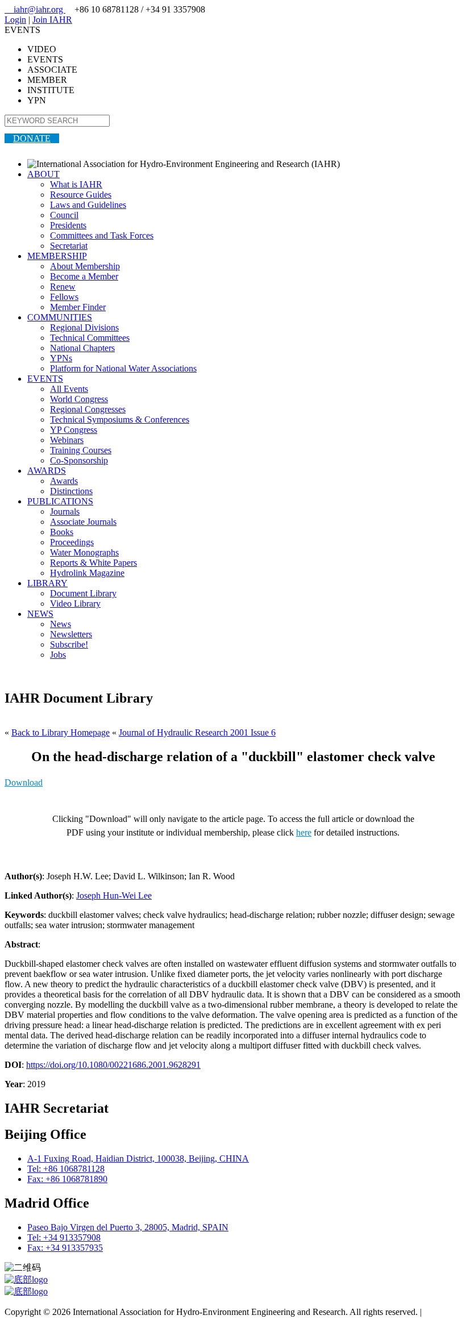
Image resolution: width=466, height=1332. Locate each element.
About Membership (85, 266)
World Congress (79, 399)
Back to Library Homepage (60, 732)
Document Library (83, 593)
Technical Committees (90, 338)
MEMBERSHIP (57, 256)
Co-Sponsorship (79, 460)
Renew (63, 286)
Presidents (68, 225)
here (303, 832)
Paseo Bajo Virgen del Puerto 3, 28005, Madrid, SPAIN (127, 1227)
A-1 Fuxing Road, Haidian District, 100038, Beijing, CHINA (138, 1158)
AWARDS (46, 470)
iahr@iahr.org (35, 9)
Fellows (64, 297)
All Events (69, 389)
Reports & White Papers (93, 562)
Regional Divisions (84, 327)
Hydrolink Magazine (87, 573)
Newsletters (71, 634)
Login (15, 19)
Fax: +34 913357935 (65, 1247)
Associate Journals (83, 522)
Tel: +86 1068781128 (66, 1169)
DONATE (32, 138)
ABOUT (43, 174)
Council (64, 215)
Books (61, 532)
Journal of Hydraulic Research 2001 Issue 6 (197, 732)
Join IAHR (52, 19)
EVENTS (45, 378)
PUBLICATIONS (60, 501)
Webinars (67, 440)
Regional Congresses (88, 409)
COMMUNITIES (59, 317)
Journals (65, 511)
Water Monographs (84, 552)
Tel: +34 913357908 (64, 1237)
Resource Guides (80, 194)
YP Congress (73, 430)
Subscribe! (69, 644)
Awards (64, 481)
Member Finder (78, 307)
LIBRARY (47, 583)
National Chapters (82, 348)
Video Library (75, 603)
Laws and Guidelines (88, 205)
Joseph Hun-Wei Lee (114, 895)
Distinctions (71, 491)
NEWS (40, 614)
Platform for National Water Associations (123, 368)
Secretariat (69, 245)
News (60, 624)
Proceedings (72, 542)
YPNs (61, 358)
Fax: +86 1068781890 (67, 1179)
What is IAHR (76, 184)
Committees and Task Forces (101, 235)
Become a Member (84, 276)
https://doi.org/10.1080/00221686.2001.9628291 (113, 1065)
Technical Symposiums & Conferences (119, 419)
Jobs (58, 654)
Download (24, 782)
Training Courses (80, 450)
